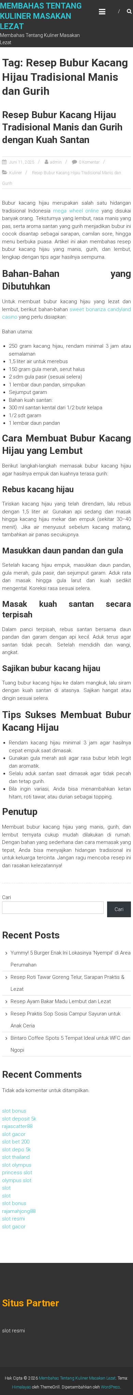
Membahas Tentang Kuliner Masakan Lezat (41, 16)
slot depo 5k (16, 1150)
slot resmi (13, 1219)
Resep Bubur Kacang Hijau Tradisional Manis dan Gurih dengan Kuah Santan (62, 127)
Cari (6, 897)
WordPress (110, 1387)
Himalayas (21, 1387)
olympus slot (16, 1180)
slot (6, 1188)
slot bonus (14, 1111)
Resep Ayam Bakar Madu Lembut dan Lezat (61, 1001)
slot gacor (14, 1134)
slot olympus (16, 1165)
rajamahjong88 (18, 1211)
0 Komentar (89, 162)
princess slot (17, 1172)
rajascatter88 (17, 1126)
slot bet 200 (15, 1142)
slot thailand (16, 1157)
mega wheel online (76, 211)
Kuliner (15, 172)
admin (56, 162)
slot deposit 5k (19, 1119)
